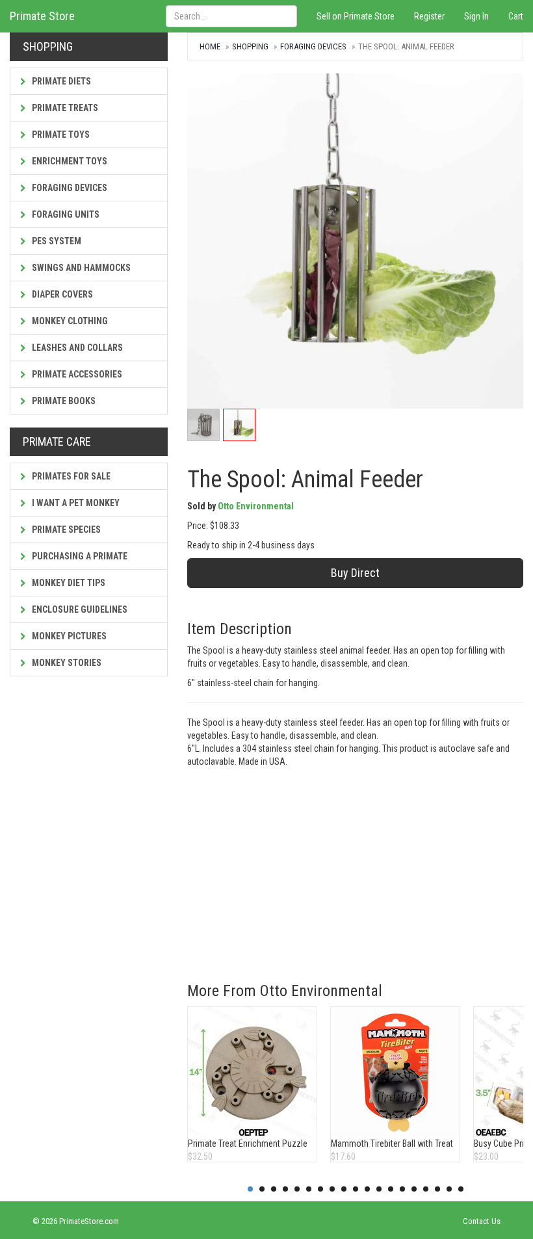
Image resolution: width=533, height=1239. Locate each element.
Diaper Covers (61, 294)
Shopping (250, 46)
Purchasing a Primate (78, 556)
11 (367, 1189)
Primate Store (42, 16)
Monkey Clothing (69, 321)
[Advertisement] (355, 865)
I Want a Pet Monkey (75, 503)
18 (449, 1189)
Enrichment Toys (68, 161)
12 (379, 1189)
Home (210, 46)
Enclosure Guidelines (78, 609)
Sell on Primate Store (356, 16)
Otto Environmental (256, 506)
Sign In (476, 16)
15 (414, 1189)
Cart (515, 16)
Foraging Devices (68, 188)
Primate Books (63, 401)
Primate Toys (60, 134)
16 (425, 1189)
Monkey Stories (65, 663)
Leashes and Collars (76, 347)
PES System (55, 241)
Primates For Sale (70, 476)
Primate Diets (60, 81)
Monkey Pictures (68, 636)
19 (460, 1189)
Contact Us (481, 1221)
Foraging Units (64, 214)
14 (402, 1189)
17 (437, 1189)
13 (390, 1189)
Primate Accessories (76, 374)
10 (355, 1189)
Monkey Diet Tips (67, 583)
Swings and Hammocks (80, 267)
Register (429, 16)
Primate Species (65, 529)
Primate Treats (64, 108)
